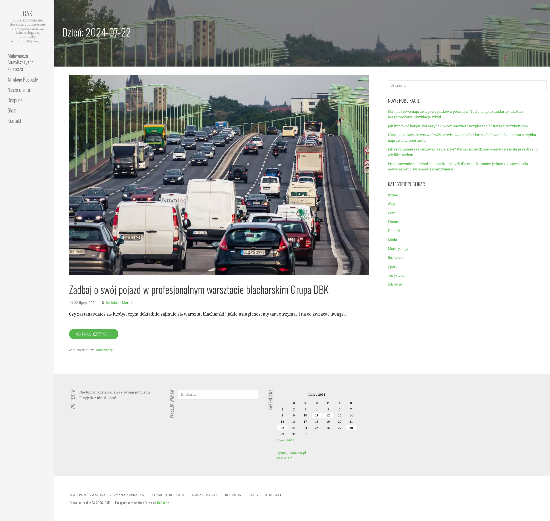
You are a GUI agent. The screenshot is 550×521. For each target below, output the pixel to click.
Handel (394, 231)
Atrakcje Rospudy (23, 79)
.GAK (26, 13)
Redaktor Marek (119, 303)
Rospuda (15, 100)
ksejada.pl (285, 458)
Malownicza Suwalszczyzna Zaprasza (20, 62)
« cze (281, 439)
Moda (392, 240)
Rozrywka (396, 258)
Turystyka (396, 275)
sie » (290, 439)
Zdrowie (395, 284)
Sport (392, 266)
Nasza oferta (19, 89)
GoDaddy (163, 502)
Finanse (394, 222)
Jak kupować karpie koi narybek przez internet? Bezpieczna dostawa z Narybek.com (458, 126)
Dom (391, 213)
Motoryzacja (104, 350)
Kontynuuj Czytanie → (93, 334)
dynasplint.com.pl (291, 453)
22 (282, 428)
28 (351, 428)
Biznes (393, 195)
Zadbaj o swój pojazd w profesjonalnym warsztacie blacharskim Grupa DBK (198, 289)
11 (316, 415)
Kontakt (14, 120)
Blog (12, 110)
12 (328, 415)
